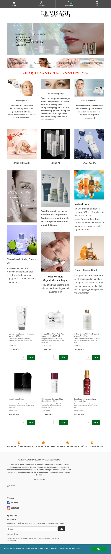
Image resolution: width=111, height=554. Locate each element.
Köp (31, 357)
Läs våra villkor (12, 534)
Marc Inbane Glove (16, 399)
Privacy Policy (46, 538)
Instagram (15, 508)
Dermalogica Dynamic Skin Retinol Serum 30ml (52, 400)
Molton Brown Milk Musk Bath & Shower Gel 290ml (86, 335)
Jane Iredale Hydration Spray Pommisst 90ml (85, 400)
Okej (99, 549)
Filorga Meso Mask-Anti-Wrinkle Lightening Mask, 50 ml (53, 335)
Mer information (74, 548)
